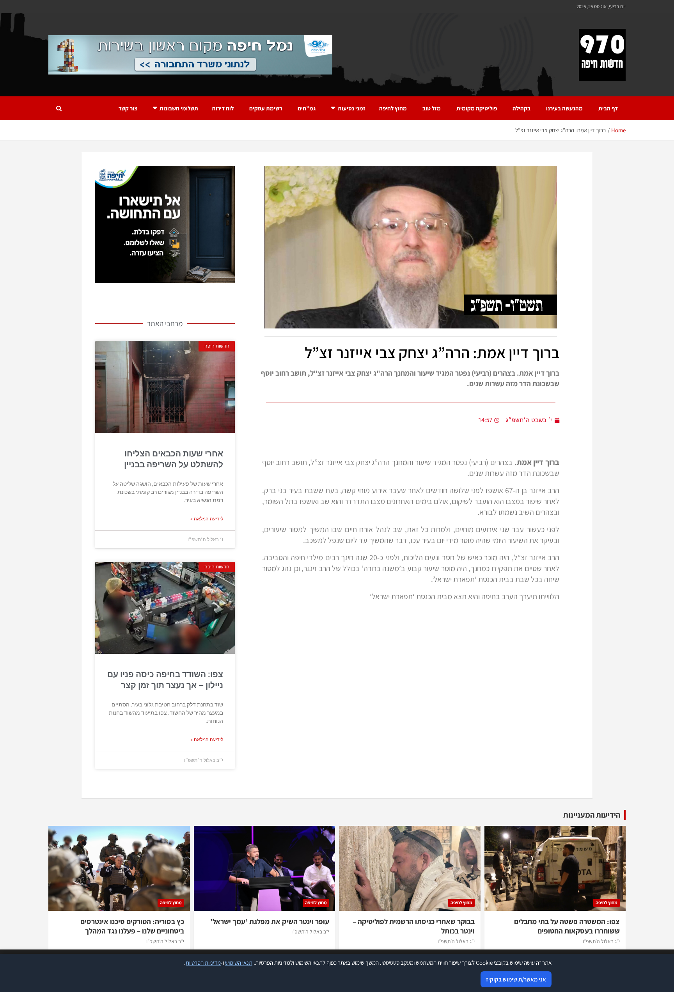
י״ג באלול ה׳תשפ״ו (601, 941)
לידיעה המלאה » (206, 519)
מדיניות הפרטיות (203, 962)
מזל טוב (431, 108)
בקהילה (521, 108)
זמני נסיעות (351, 108)
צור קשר (128, 108)
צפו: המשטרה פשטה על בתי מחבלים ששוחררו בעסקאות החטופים (567, 926)
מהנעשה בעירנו (564, 108)
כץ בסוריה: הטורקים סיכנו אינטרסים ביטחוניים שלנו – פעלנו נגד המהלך (132, 926)
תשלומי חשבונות (179, 108)
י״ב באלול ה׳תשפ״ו (310, 931)
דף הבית (608, 108)
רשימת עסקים (265, 108)
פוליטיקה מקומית (476, 108)
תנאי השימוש (238, 962)
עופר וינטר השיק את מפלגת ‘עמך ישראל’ (269, 921)
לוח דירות (223, 108)
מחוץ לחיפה (393, 108)
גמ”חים (307, 108)
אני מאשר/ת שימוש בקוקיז (516, 979)
